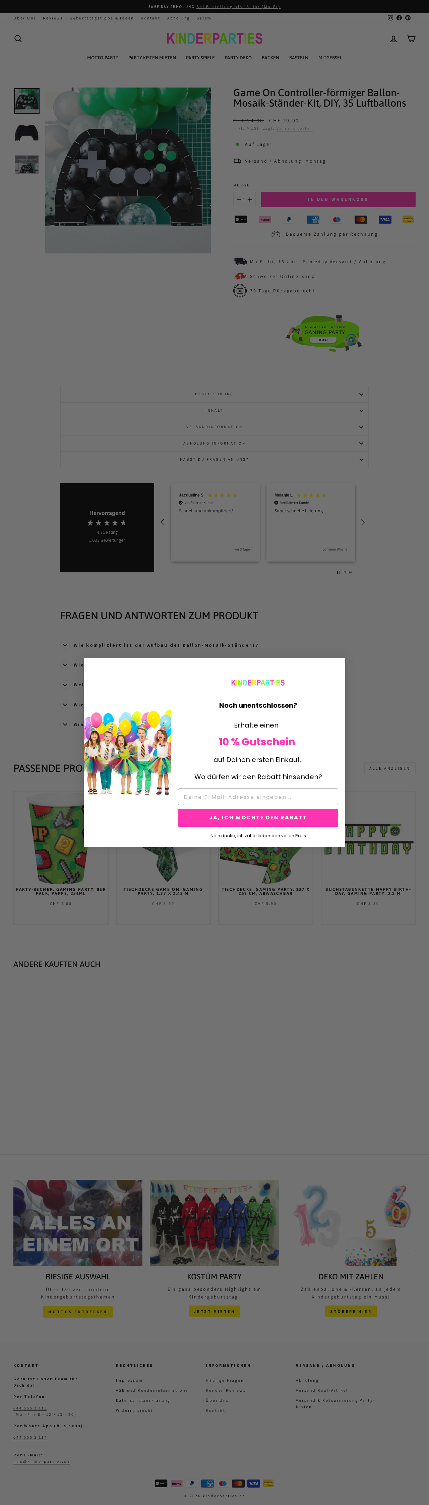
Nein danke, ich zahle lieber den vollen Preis (258, 835)
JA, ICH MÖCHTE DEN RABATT (258, 817)
